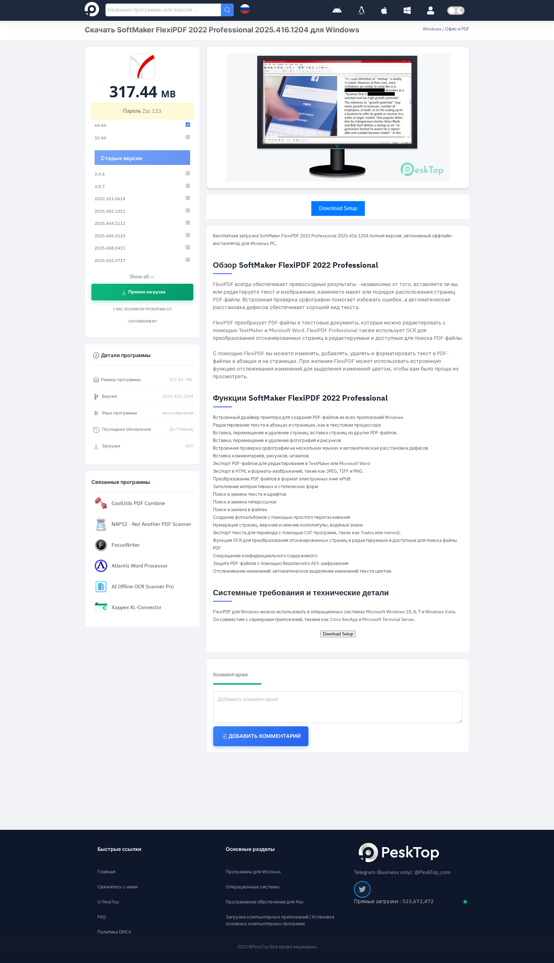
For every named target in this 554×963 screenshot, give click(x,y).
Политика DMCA (114, 932)
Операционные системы (253, 887)
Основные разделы (250, 849)
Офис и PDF (457, 29)
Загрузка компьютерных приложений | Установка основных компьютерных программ (280, 920)
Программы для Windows (253, 872)
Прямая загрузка (146, 292)
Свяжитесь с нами (117, 887)
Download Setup (338, 208)
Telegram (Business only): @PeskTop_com (402, 872)
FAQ (101, 917)
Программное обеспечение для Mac (265, 902)
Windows (432, 29)
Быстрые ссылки (119, 849)
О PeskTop (108, 902)
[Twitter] (362, 889)
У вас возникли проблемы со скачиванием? (142, 315)
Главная (106, 872)
